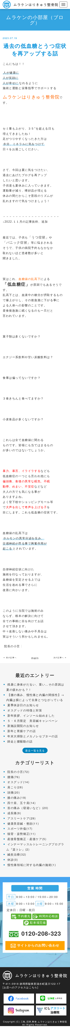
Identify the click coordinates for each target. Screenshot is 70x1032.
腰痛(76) (13, 777)
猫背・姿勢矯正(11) (21, 834)
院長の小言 (12, 646)
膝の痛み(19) (16, 798)
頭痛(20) (13, 792)
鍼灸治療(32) (16, 854)
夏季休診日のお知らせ (23, 705)
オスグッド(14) (18, 782)
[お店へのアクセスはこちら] (20, 987)
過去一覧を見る (35, 750)
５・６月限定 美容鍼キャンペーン (32, 721)
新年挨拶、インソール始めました (31, 715)
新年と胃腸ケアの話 (21, 731)
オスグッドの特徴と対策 (24, 710)
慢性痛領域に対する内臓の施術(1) (31, 865)
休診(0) (12, 860)
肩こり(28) (15, 787)
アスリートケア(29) (21, 818)
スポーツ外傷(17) (19, 828)
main (35, 658)
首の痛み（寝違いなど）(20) (27, 808)
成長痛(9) (14, 813)
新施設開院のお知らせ (23, 726)
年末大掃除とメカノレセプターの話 (32, 736)
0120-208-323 (41, 933)
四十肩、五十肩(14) (21, 803)
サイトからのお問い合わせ (38, 945)
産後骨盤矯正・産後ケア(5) (26, 839)
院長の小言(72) (18, 772)
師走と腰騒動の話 (20, 741)
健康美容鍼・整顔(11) (23, 823)
